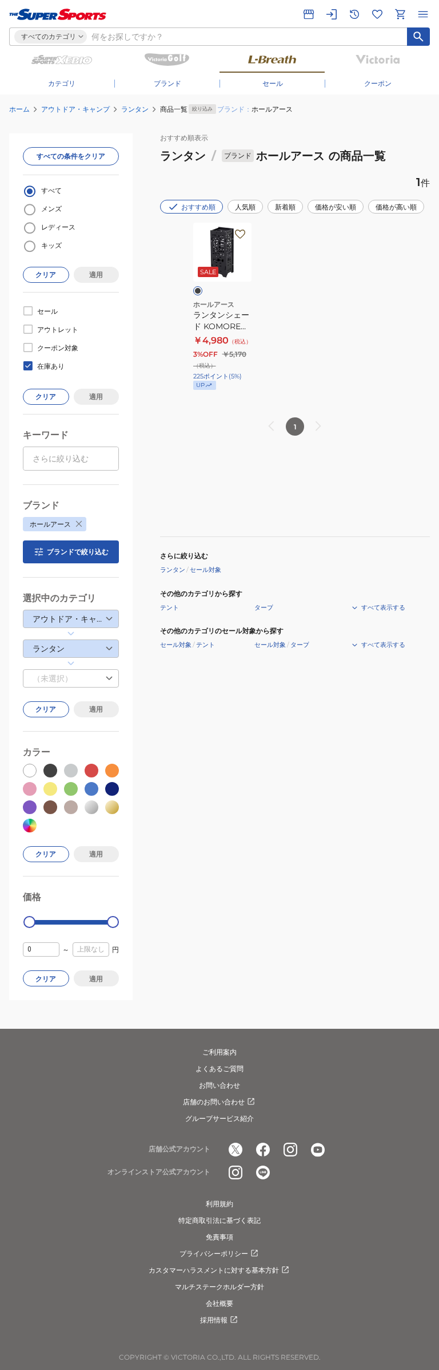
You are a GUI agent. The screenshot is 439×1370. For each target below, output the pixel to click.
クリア (45, 274)
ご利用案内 (219, 1052)
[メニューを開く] (423, 14)
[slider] (29, 922)
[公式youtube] (318, 1149)
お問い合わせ (219, 1085)
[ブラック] (197, 290)
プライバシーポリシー (213, 1253)
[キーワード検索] (418, 36)
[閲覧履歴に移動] (354, 14)
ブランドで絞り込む (78, 551)
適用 (96, 274)
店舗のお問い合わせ (214, 1101)
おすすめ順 (198, 207)
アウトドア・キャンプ (75, 109)
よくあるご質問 (219, 1068)
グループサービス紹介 (219, 1118)
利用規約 (219, 1203)
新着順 (285, 207)
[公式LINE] (263, 1172)
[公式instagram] (290, 1149)
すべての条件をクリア (71, 156)
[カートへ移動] (400, 14)
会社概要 (219, 1303)
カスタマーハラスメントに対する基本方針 (214, 1270)
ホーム (19, 109)
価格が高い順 (396, 207)
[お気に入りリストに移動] (377, 14)
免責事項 (219, 1237)
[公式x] (235, 1149)
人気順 (245, 207)
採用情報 (214, 1320)
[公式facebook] (263, 1149)
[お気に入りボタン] (240, 234)
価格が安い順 (335, 207)
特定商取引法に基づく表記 (219, 1220)
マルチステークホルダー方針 (219, 1286)
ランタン (135, 109)
